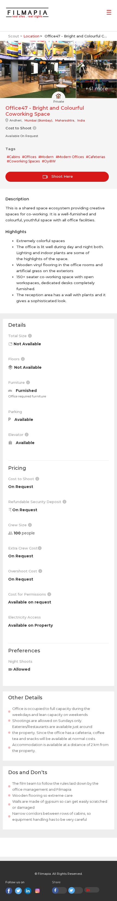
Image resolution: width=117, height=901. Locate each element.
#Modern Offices (70, 157)
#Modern (46, 157)
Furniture (17, 382)
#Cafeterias (95, 157)
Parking (15, 411)
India (81, 120)
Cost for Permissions (27, 594)
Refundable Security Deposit (35, 501)
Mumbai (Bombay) (38, 120)
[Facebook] (8, 890)
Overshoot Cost (23, 571)
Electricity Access (24, 617)
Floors (14, 359)
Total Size (18, 336)
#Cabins (13, 157)
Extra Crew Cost (23, 548)
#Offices (29, 157)
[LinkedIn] (27, 890)
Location (31, 36)
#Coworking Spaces (23, 161)
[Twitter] (18, 890)
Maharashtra (64, 120)
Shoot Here (61, 176)
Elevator (16, 434)
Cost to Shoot (21, 479)
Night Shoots (20, 661)
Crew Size (18, 525)
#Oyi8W (49, 161)
